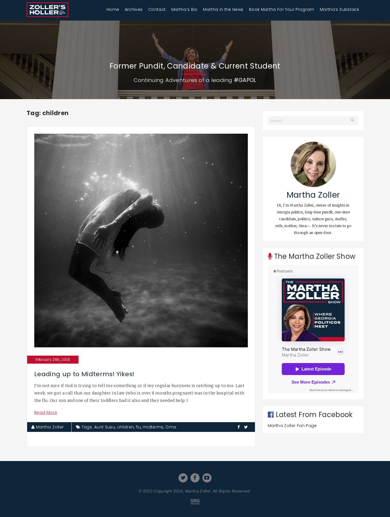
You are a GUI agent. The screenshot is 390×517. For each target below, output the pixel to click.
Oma (170, 427)
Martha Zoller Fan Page (292, 425)
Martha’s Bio (184, 9)
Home (112, 9)
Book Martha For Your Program (281, 9)
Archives (134, 9)
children (125, 427)
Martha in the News (223, 9)
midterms (153, 427)
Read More (45, 412)
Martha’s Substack (339, 9)
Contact (157, 9)
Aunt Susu (104, 427)
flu (138, 427)
